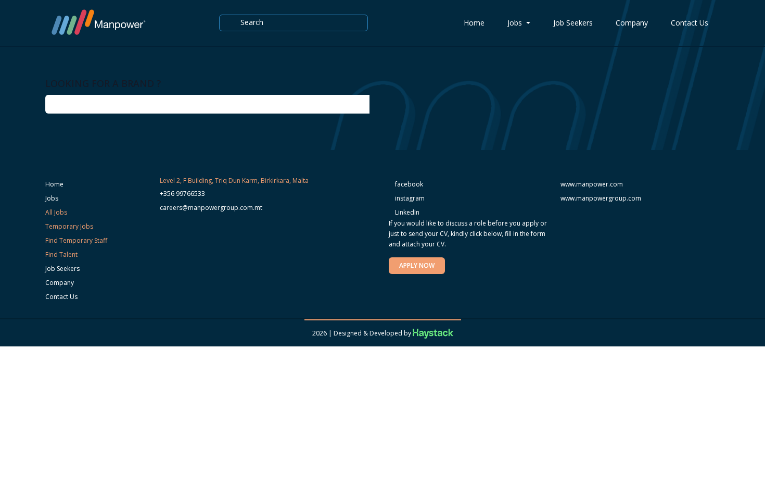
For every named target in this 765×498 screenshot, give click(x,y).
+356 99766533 (182, 193)
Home (474, 23)
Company (632, 23)
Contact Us (689, 23)
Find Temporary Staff (76, 240)
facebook (408, 184)
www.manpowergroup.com (600, 198)
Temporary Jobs (69, 226)
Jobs (515, 23)
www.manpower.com (591, 184)
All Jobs (56, 212)
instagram (409, 198)
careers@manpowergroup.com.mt (211, 207)
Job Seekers (573, 23)
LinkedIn (406, 212)
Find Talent (61, 254)
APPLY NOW (417, 265)
